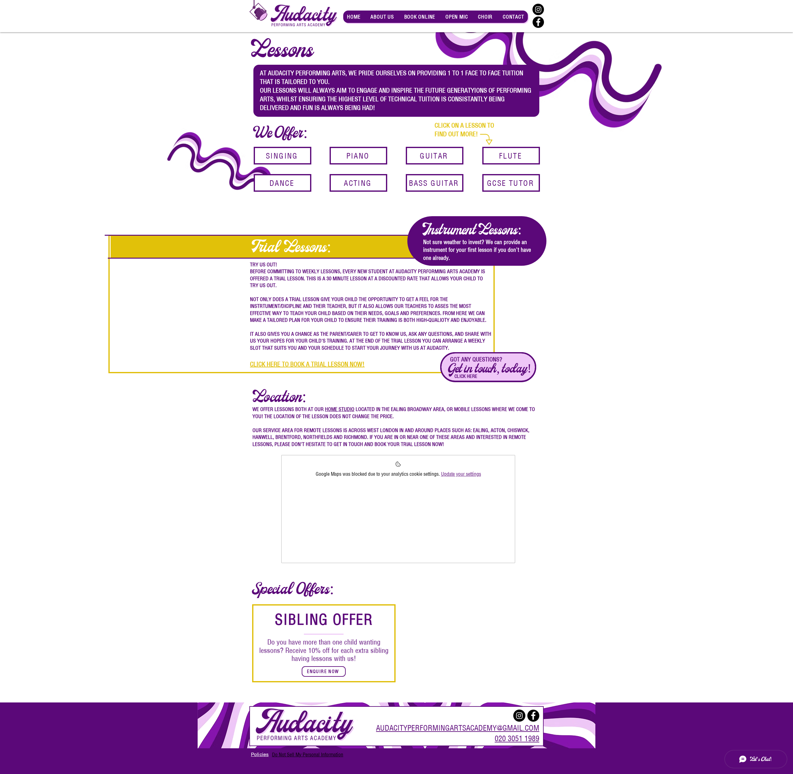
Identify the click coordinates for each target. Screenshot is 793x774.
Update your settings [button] (461, 474)
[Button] (488, 367)
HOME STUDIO (339, 409)
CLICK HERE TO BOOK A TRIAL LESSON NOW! (307, 364)
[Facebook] (538, 22)
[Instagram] (538, 9)
